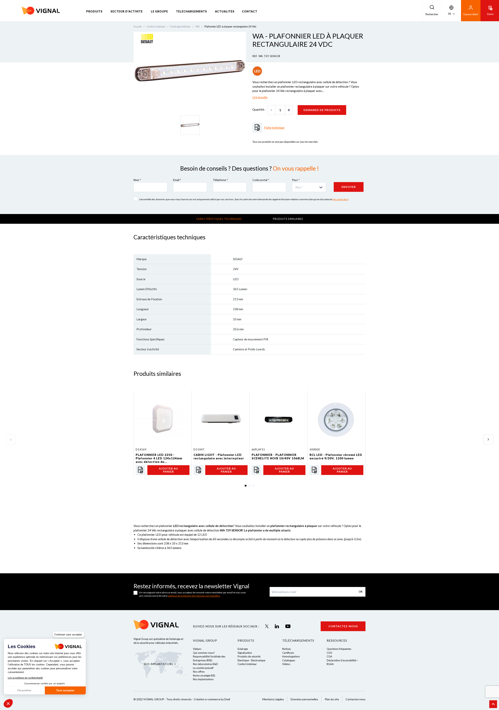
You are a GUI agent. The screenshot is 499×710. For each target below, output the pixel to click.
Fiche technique (274, 127)
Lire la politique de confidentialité (25, 678)
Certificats (288, 652)
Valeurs (197, 648)
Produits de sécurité (249, 656)
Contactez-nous (343, 626)
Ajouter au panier (168, 470)
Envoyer (349, 187)
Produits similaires (288, 218)
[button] (8, 703)
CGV (329, 652)
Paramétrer (24, 690)
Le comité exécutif (203, 667)
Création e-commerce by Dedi (212, 699)
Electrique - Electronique (251, 660)
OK (361, 591)
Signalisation (245, 652)
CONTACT (249, 11)
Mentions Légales (273, 699)
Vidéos (286, 664)
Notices (286, 648)
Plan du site (332, 699)
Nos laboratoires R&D (205, 664)
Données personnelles (304, 699)
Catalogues (288, 660)
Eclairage (243, 648)
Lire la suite (259, 97)
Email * (177, 179)
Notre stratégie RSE (204, 675)
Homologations (291, 656)
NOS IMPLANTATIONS (158, 664)
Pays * (296, 179)
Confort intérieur (247, 664)
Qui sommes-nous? (204, 652)
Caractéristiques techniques (219, 218)
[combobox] (309, 187)
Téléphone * (220, 179)
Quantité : (258, 109)
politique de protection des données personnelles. (194, 595)
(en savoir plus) (340, 199)
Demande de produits (321, 110)
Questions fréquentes (339, 648)
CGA (329, 656)
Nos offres (199, 671)
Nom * (137, 179)
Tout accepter (65, 690)
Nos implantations (203, 679)
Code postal (260, 179)
